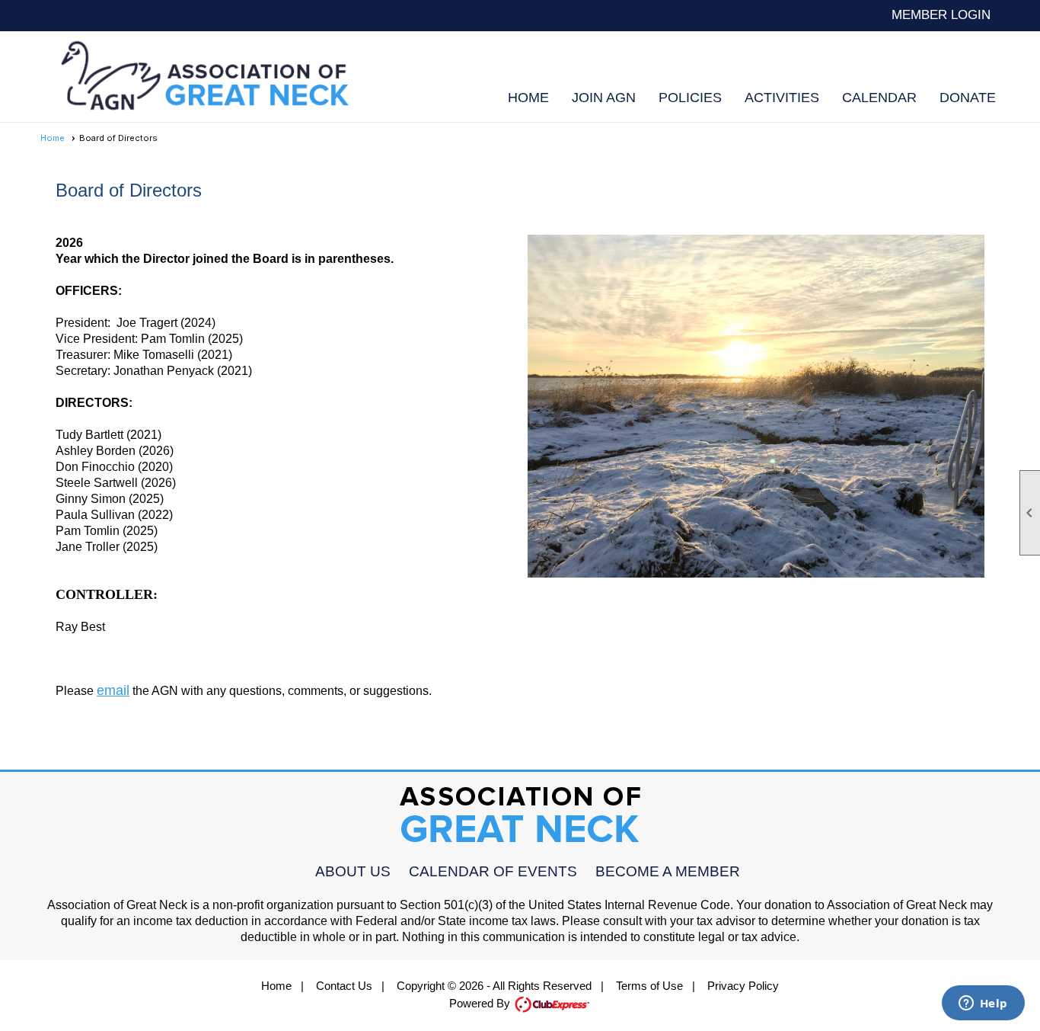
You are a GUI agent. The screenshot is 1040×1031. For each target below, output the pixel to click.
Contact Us (344, 985)
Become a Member (667, 871)
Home (528, 97)
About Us (353, 871)
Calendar (879, 97)
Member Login (941, 15)
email (113, 690)
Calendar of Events (493, 871)
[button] (690, 98)
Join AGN (604, 97)
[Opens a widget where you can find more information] (983, 1004)
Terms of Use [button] (649, 985)
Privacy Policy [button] (743, 985)
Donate (968, 97)
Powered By (481, 1003)
